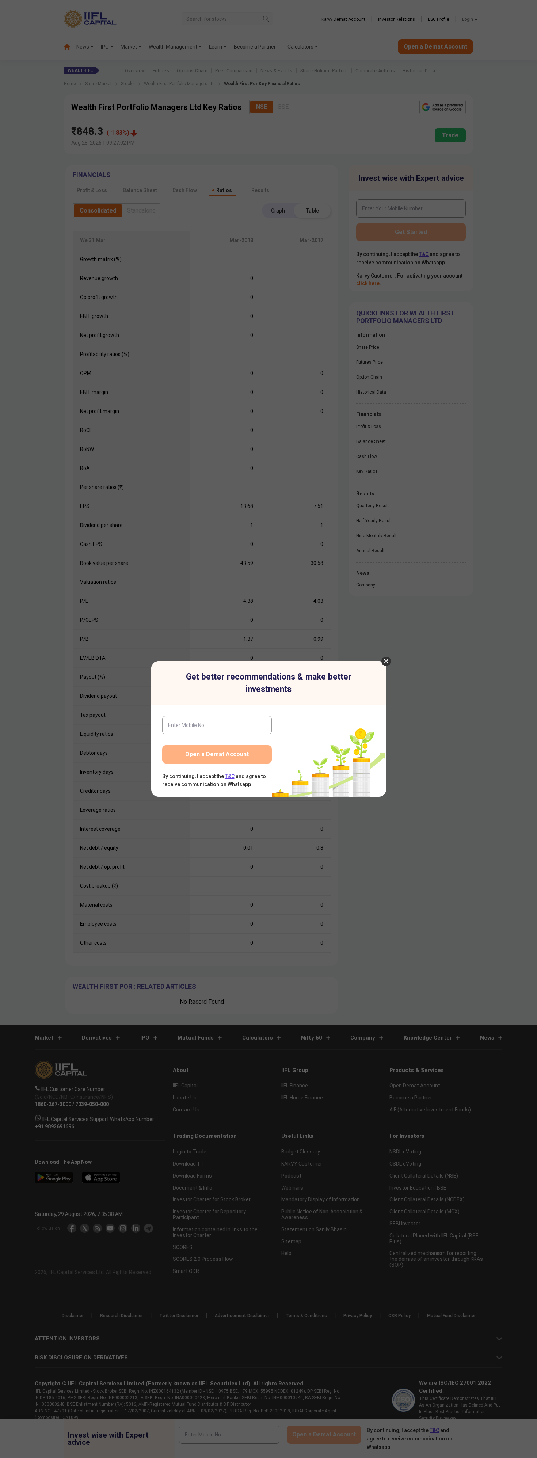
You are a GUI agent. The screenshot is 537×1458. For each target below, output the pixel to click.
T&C (230, 776)
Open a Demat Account (217, 754)
